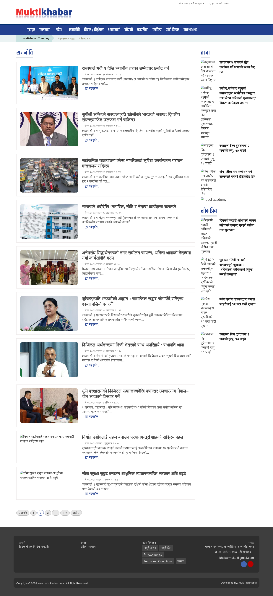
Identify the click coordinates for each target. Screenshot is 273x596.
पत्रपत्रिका (142, 30)
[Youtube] (250, 564)
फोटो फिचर (172, 30)
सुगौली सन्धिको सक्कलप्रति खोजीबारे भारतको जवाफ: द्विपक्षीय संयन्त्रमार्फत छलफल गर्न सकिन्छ (131, 117)
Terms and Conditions (158, 561)
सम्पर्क (180, 561)
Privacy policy (153, 554)
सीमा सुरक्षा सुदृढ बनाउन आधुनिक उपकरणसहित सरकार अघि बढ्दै (134, 473)
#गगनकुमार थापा (66, 38)
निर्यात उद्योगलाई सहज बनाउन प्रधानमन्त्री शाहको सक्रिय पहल (132, 437)
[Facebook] (243, 564)
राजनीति (74, 30)
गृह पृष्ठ (31, 30)
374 (65, 512)
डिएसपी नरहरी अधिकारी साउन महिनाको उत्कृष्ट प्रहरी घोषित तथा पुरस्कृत (238, 225)
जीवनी (129, 30)
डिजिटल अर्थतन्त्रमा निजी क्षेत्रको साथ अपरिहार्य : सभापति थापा (133, 344)
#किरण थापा (85, 38)
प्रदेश (59, 30)
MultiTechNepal (248, 582)
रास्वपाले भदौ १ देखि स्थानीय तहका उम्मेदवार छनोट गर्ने (125, 68)
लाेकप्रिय (209, 210)
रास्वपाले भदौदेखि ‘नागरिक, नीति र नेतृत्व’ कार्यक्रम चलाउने (129, 206)
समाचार (44, 30)
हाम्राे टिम (166, 547)
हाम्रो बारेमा (150, 547)
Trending (190, 30)
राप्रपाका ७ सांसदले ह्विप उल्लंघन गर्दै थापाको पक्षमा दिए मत (237, 67)
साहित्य (157, 30)
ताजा (205, 52)
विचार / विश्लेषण (93, 30)
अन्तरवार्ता (114, 30)
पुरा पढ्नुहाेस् (91, 88)
